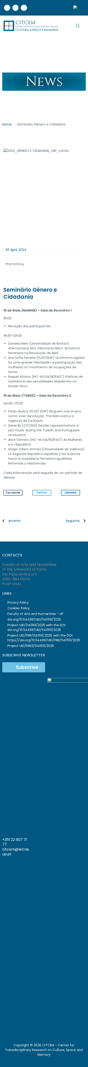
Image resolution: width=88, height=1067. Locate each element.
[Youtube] (24, 8)
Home (7, 124)
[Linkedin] (15, 8)
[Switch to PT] (77, 7)
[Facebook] (7, 8)
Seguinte (73, 521)
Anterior (14, 521)
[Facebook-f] (18, 1025)
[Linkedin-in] (25, 1025)
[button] (13, 493)
